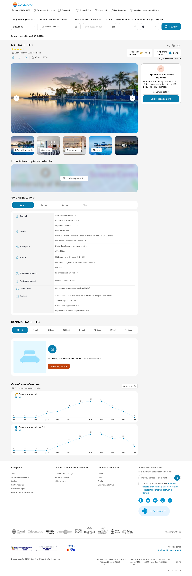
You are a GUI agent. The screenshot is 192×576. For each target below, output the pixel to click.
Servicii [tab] (44, 205)
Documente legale (18, 488)
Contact (14, 481)
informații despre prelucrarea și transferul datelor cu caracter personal (160, 486)
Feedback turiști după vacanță (22, 492)
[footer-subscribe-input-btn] (177, 478)
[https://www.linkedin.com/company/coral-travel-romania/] (170, 500)
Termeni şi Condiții (62, 477)
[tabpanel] (74, 263)
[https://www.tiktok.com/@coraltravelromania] (162, 500)
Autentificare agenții (169, 550)
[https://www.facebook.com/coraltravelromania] (140, 500)
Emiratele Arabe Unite (106, 485)
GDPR (178, 562)
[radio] (12, 49)
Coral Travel (15, 473)
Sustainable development (21, 477)
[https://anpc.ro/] (21, 550)
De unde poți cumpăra (46, 10)
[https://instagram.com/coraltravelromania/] (148, 500)
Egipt (100, 477)
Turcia (100, 473)
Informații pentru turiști (64, 473)
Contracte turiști (17, 485)
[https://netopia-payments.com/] (71, 550)
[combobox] (61, 27)
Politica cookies (60, 481)
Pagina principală (19, 36)
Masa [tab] (85, 205)
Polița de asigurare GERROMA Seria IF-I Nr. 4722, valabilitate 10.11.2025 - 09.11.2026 (112, 562)
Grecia (100, 481)
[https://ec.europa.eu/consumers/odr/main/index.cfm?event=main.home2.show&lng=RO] (46, 550)
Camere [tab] (65, 205)
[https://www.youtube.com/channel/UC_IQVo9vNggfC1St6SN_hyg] (155, 500)
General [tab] (23, 205)
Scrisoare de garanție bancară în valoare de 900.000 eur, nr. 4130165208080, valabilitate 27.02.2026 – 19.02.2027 (150, 562)
